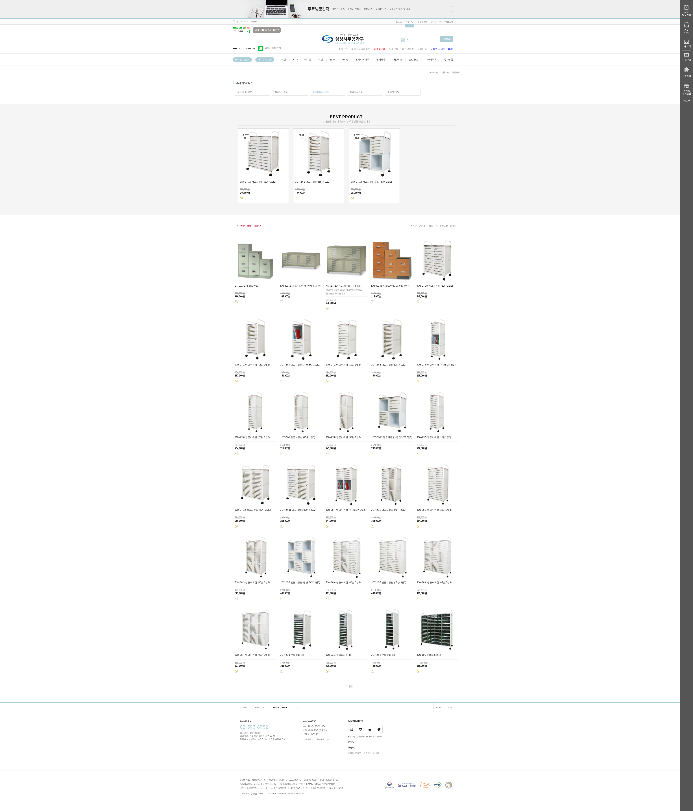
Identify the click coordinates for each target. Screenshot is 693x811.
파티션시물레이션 (360, 49)
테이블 (307, 59)
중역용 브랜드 (242, 59)
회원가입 (409, 22)
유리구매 (393, 49)
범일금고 (413, 59)
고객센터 (253, 21)
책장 (320, 59)
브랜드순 (443, 225)
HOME (439, 707)
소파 (332, 59)
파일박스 (397, 59)
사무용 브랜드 (265, 59)
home (431, 72)
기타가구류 (431, 59)
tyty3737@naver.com (325, 784)
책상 (283, 59)
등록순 (413, 225)
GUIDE (298, 707)
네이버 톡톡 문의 (273, 48)
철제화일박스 (453, 72)
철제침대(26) (356, 92)
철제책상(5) (393, 92)
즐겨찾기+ (241, 21)
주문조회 (449, 22)
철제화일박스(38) (320, 92)
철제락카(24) (281, 92)
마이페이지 (422, 22)
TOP (450, 707)
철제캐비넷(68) (244, 92)
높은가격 (433, 225)
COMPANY (245, 707)
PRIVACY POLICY (281, 707)
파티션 (344, 59)
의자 (295, 59)
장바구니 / (435, 22)
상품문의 (422, 49)
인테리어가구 (362, 59)
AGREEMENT (261, 707)
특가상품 (448, 59)
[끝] (350, 686)
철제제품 (381, 59)
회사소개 (343, 49)
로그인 (399, 22)
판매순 (453, 225)
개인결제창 (408, 49)
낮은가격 (423, 225)
